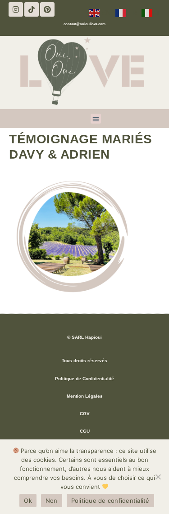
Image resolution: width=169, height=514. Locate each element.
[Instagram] (16, 9)
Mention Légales (85, 396)
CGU (85, 431)
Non (52, 500)
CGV (85, 413)
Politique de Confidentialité (84, 378)
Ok (28, 500)
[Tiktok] (31, 9)
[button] (96, 119)
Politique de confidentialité (110, 500)
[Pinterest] (47, 9)
